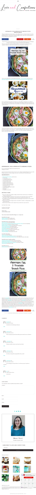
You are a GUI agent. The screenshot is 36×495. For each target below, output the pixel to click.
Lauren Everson (8, 360)
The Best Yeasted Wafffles (5, 231)
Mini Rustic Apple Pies (5, 246)
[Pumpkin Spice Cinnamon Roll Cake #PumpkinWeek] (16, 463)
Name (3, 395)
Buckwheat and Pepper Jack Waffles (6, 225)
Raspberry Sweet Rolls (5, 230)
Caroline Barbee (8, 341)
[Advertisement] (18, 21)
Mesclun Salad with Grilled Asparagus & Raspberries (9, 242)
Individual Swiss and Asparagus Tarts (7, 241)
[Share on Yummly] (27, 39)
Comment (3, 385)
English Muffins (4, 228)
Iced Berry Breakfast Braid (5, 229)
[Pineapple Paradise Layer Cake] (27, 472)
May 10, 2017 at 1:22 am (9, 342)
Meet (18, 438)
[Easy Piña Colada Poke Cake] (5, 472)
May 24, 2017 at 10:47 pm (9, 361)
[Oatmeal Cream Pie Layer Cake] (27, 463)
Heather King (8, 331)
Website (3, 402)
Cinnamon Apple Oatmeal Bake (6, 227)
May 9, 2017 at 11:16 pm (9, 323)
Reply (4, 326)
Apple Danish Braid (4, 222)
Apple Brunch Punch (4, 219)
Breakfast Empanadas (5, 224)
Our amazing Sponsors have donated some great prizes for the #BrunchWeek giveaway (20, 79)
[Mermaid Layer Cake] (16, 472)
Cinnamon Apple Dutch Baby (6, 226)
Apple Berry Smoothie (5, 218)
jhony (7, 371)
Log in (25, 493)
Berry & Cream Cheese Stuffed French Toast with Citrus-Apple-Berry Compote (12, 223)
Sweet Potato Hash (4, 243)
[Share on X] (12, 39)
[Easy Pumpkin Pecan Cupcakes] (5, 463)
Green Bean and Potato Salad (6, 240)
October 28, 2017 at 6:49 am (10, 372)
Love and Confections (24, 78)
